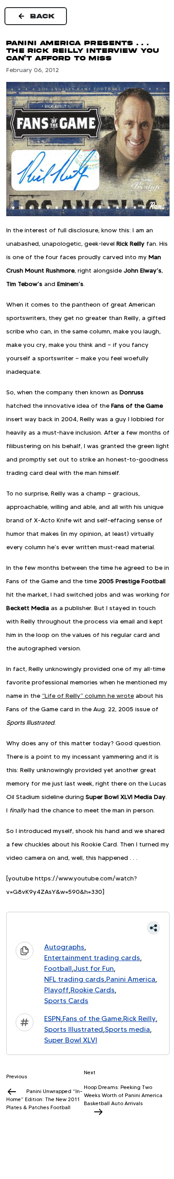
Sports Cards (66, 1000)
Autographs (64, 947)
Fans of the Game (91, 1018)
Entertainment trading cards (92, 957)
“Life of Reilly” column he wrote (88, 696)
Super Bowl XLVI (70, 1040)
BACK (42, 16)
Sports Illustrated (73, 1029)
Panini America (130, 979)
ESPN (52, 1018)
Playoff (56, 990)
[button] (88, 928)
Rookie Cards (92, 990)
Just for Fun (94, 968)
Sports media (127, 1029)
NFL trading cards (74, 979)
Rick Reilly (139, 1018)
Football (58, 968)
